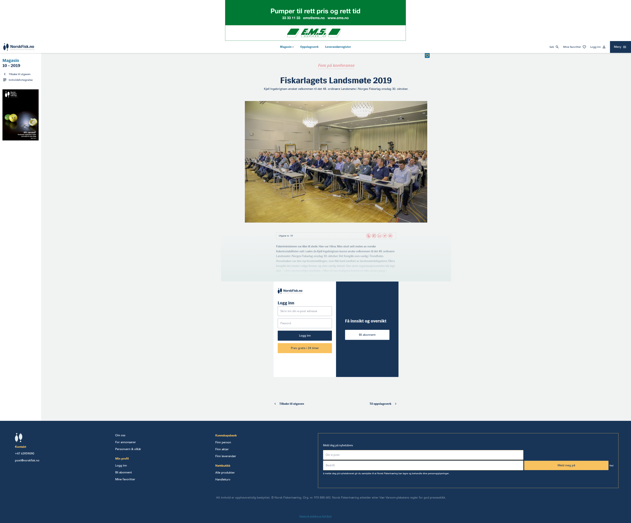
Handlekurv (222, 479)
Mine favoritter (572, 47)
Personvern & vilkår (128, 449)
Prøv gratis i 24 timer (305, 348)
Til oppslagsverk (380, 404)
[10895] (427, 55)
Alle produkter (225, 472)
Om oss (120, 435)
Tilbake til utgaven (20, 74)
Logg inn (595, 47)
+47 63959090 (24, 453)
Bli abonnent (367, 335)
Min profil (122, 458)
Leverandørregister (338, 47)
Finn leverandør (225, 456)
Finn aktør (222, 449)
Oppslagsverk (309, 47)
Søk (551, 47)
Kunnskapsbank (226, 435)
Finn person (223, 442)
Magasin (286, 47)
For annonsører (125, 442)
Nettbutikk (222, 465)
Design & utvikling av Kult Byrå (315, 516)
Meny (617, 47)
